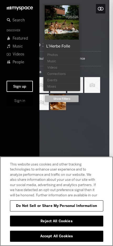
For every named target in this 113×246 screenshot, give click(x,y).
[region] (56, 201)
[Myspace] (20, 7)
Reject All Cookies (56, 221)
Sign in (19, 100)
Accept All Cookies (56, 236)
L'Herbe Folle (58, 46)
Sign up (19, 86)
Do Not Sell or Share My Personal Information (56, 205)
